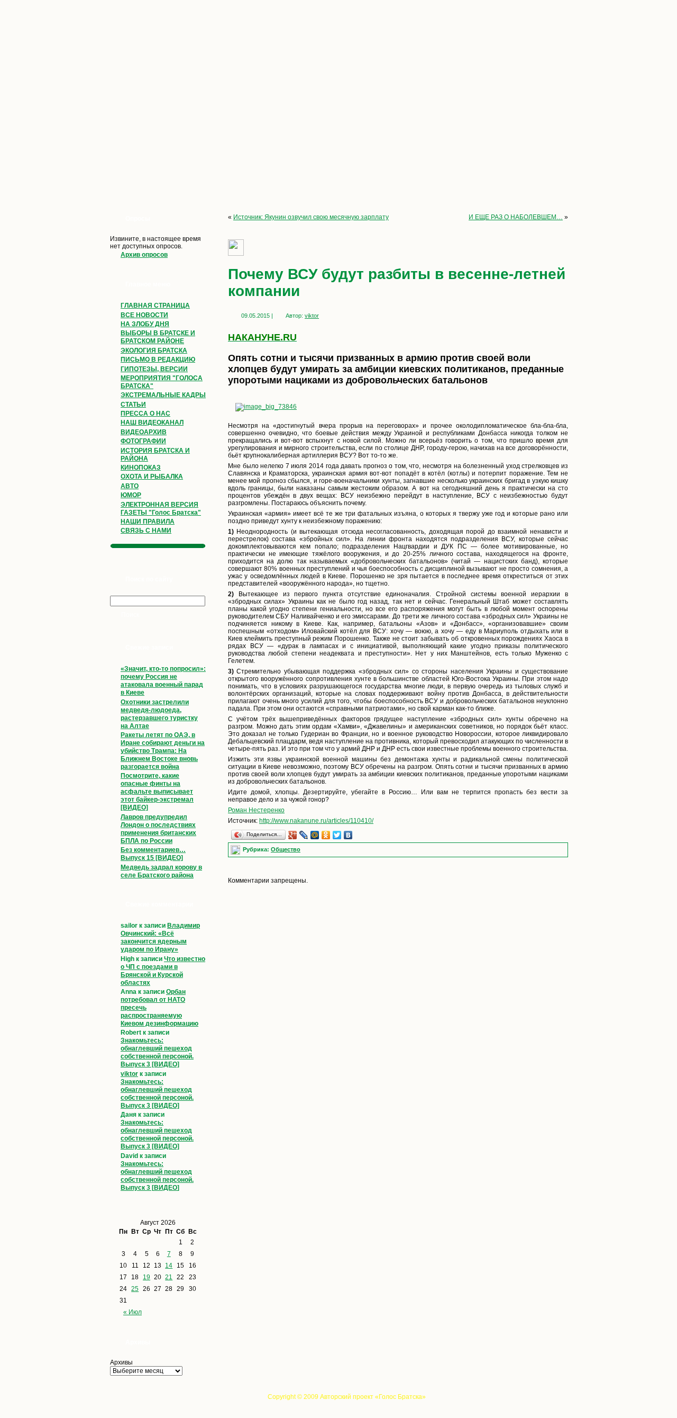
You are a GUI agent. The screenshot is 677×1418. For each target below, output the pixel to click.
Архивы (121, 1362)
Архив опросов (144, 254)
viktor (129, 1074)
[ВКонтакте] (348, 835)
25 (135, 1289)
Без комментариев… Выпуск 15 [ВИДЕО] (153, 853)
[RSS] (107, 1399)
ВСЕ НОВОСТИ (144, 315)
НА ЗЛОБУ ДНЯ (145, 324)
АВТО (130, 486)
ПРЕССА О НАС (145, 413)
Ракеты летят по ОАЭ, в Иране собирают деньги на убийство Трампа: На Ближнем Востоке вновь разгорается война (163, 750)
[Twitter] (337, 835)
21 (168, 1277)
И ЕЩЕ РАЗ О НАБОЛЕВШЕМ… (516, 217)
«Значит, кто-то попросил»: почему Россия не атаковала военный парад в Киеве (163, 680)
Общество (285, 849)
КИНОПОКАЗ (141, 467)
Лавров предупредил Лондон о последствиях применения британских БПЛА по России (158, 829)
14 (168, 1265)
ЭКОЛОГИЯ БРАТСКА (154, 350)
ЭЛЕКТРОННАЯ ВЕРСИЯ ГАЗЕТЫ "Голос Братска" (161, 508)
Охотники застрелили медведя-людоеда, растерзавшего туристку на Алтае (159, 714)
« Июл (132, 1312)
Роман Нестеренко (256, 810)
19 (146, 1277)
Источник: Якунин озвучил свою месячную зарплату (311, 217)
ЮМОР (131, 495)
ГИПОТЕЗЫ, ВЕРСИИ (154, 369)
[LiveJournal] (303, 835)
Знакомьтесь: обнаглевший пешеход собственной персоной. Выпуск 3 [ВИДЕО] (157, 1052)
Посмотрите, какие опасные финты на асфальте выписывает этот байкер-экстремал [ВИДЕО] (157, 791)
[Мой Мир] (315, 835)
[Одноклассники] (326, 835)
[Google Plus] (292, 835)
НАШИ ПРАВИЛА (148, 521)
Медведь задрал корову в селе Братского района (161, 871)
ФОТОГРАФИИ (143, 441)
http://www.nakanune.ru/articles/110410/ (316, 820)
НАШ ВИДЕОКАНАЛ (152, 422)
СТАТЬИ (133, 404)
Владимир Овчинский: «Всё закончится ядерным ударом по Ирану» (160, 937)
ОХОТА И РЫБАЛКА (152, 476)
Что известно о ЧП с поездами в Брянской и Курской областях (163, 970)
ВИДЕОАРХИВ (144, 432)
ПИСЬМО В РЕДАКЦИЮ (158, 359)
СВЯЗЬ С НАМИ (146, 530)
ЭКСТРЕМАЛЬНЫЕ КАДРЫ (163, 395)
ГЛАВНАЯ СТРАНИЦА (155, 305)
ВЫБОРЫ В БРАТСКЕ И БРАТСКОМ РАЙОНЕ (158, 337)
